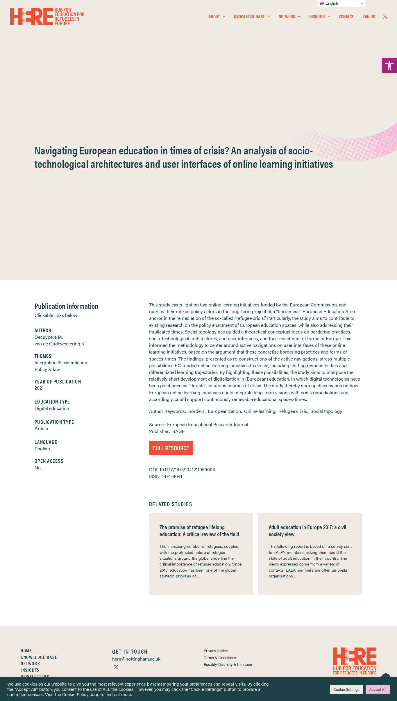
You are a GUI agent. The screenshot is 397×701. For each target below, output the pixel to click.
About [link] (214, 16)
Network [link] (287, 16)
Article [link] (41, 428)
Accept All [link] (377, 689)
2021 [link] (39, 387)
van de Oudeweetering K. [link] (60, 343)
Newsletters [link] (35, 676)
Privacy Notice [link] (216, 650)
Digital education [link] (52, 408)
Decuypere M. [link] (49, 336)
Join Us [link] (368, 16)
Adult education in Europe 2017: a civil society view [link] (307, 530)
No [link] (38, 467)
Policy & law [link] (47, 369)
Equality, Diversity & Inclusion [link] (228, 664)
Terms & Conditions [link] (220, 657)
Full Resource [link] (171, 447)
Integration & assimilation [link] (61, 362)
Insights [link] (317, 16)
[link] (389, 65)
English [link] (42, 448)
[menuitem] (217, 16)
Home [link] (26, 650)
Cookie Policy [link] (75, 694)
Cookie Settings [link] (346, 689)
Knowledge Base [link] (249, 16)
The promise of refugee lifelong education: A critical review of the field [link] (199, 530)
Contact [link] (346, 16)
